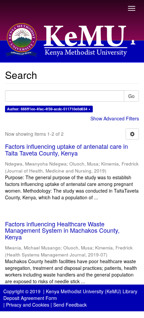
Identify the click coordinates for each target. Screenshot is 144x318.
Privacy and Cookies (27, 304)
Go (131, 96)
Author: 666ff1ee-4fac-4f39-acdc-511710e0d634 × (48, 108)
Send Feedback (70, 304)
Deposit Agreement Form (30, 298)
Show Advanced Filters (114, 118)
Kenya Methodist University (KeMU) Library (91, 291)
